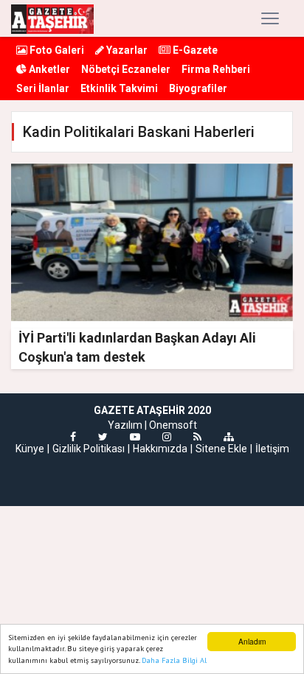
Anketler (48, 69)
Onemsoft (173, 425)
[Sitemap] (229, 437)
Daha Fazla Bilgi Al (174, 660)
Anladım (252, 641)
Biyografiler (198, 88)
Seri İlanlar (42, 88)
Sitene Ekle (221, 448)
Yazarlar (126, 50)
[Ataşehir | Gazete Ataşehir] (52, 18)
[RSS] (197, 437)
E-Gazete (194, 50)
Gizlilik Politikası (88, 448)
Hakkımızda (160, 448)
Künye (29, 448)
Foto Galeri (55, 50)
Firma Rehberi (216, 69)
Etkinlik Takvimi (119, 88)
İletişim (272, 448)
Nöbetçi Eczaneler (125, 69)
